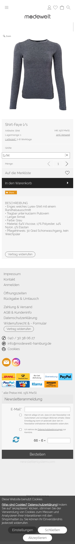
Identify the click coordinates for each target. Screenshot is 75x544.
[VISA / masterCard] (23, 384)
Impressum (12, 274)
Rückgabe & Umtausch (21, 299)
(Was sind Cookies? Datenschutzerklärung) (30, 504)
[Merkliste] (55, 7)
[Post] (23, 376)
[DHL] (8, 376)
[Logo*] (37, 13)
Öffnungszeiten (15, 293)
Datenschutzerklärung (20, 318)
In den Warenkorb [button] (18, 183)
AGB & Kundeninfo (18, 312)
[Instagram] (16, 362)
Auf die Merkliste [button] (18, 173)
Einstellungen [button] (22, 530)
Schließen (52, 530)
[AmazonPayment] (51, 384)
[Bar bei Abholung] (37, 376)
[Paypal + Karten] (8, 384)
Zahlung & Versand (18, 307)
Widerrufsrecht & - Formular (25, 323)
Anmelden (49, 7)
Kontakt (9, 279)
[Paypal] (65, 376)
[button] (6, 7)
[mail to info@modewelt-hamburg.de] (6, 362)
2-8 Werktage (18, 139)
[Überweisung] (51, 376)
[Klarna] (37, 384)
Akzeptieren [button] (37, 538)
